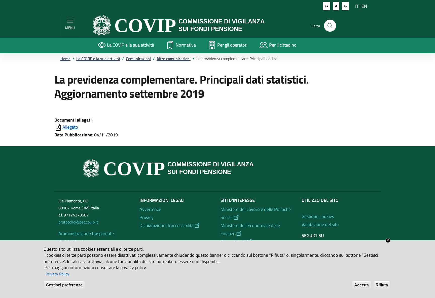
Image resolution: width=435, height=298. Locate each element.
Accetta (361, 285)
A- (345, 6)
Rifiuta (382, 285)
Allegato (70, 127)
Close (388, 240)
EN (364, 6)
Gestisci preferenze (64, 285)
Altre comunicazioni (174, 59)
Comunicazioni (138, 59)
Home (65, 59)
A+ (326, 6)
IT (356, 6)
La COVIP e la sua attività (98, 59)
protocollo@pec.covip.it (78, 222)
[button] (330, 26)
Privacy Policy (57, 274)
